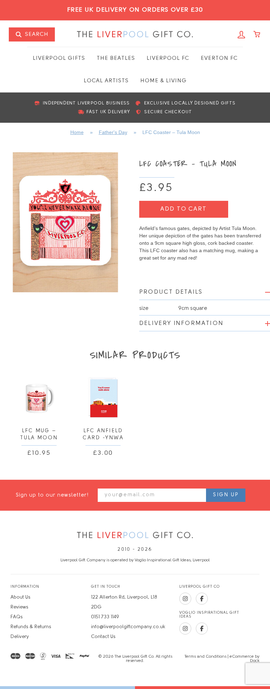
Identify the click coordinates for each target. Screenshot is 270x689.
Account (241, 35)
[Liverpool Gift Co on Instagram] (185, 599)
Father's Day (113, 132)
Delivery (20, 636)
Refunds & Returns (31, 627)
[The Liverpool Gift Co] (135, 535)
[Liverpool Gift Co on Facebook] (202, 599)
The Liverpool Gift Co (135, 34)
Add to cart (183, 209)
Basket (257, 35)
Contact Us (103, 636)
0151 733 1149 (105, 617)
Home (77, 132)
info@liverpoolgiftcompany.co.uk (128, 627)
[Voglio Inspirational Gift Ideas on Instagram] (185, 628)
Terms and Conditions (205, 657)
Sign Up (225, 495)
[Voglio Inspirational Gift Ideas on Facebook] (202, 628)
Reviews (19, 607)
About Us (20, 597)
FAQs (16, 617)
